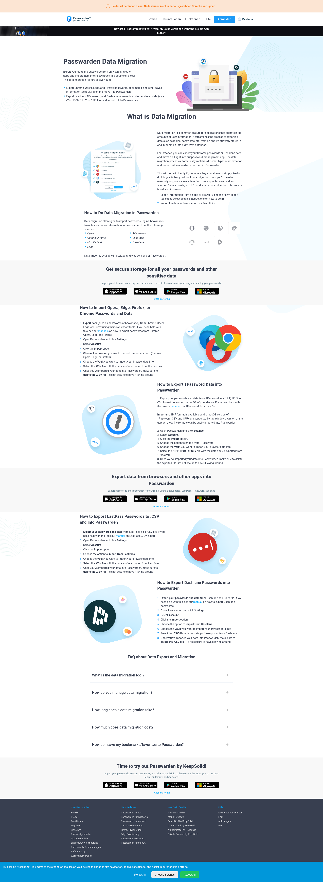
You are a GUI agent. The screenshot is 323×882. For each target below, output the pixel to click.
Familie (74, 812)
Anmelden (224, 19)
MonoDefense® (176, 817)
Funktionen (192, 19)
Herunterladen (171, 19)
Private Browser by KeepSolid (183, 834)
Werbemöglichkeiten (81, 855)
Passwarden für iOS (131, 812)
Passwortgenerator (81, 834)
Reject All (140, 874)
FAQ (220, 817)
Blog (220, 825)
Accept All (190, 874)
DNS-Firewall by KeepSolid (181, 825)
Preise (153, 19)
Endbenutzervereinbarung (84, 842)
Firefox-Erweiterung (131, 830)
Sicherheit (76, 830)
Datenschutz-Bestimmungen (86, 847)
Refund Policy (78, 851)
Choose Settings (165, 874)
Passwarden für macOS (133, 842)
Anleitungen (224, 821)
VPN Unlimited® (176, 812)
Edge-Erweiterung (130, 834)
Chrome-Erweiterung (131, 825)
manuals (103, 331)
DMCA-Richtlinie (79, 838)
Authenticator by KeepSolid (182, 830)
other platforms (161, 299)
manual (176, 406)
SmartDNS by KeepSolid (180, 821)
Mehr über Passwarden (230, 812)
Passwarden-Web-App (132, 838)
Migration (76, 825)
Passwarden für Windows (134, 817)
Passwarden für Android (133, 821)
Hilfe (208, 19)
